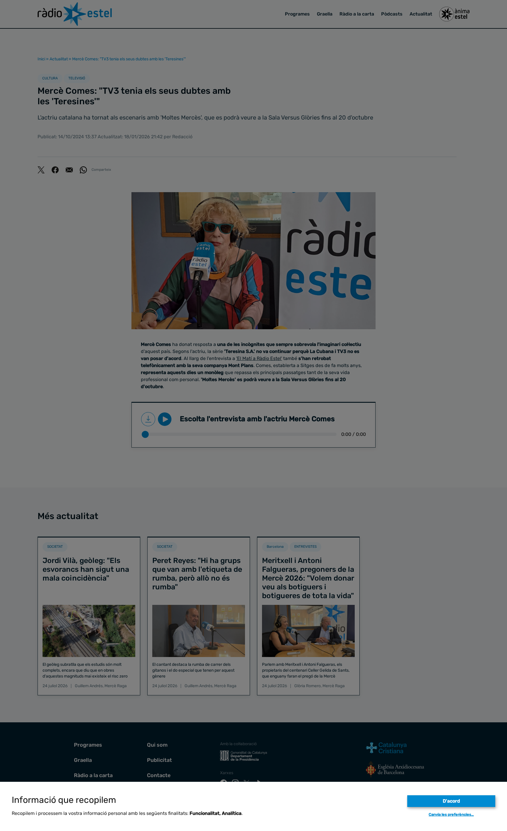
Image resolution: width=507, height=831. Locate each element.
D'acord (451, 801)
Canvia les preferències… (451, 814)
